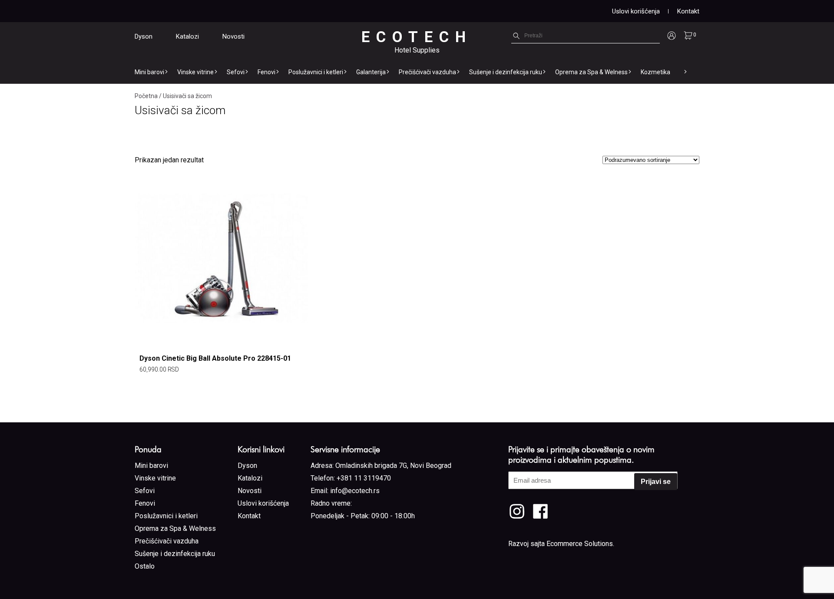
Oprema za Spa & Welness (591, 72)
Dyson (143, 36)
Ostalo (145, 566)
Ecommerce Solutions (579, 544)
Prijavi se (656, 481)
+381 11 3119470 (364, 478)
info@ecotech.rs (355, 491)
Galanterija (371, 72)
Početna (146, 95)
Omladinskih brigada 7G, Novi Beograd (393, 465)
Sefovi (236, 72)
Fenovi (266, 72)
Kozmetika (655, 72)
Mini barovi (149, 72)
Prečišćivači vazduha (427, 72)
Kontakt (688, 11)
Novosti (233, 36)
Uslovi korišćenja (636, 11)
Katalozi (187, 36)
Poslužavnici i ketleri (315, 72)
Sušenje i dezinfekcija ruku (505, 72)
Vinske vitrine (195, 72)
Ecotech (416, 37)
